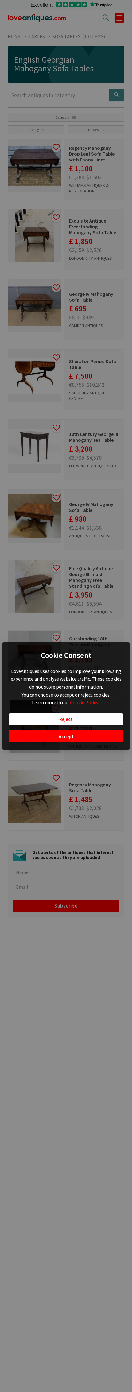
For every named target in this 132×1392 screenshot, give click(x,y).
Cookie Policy (84, 702)
